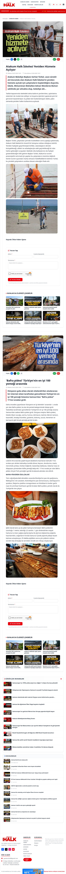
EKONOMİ (30, 4)
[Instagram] (9, 849)
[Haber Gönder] (60, 4)
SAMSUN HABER (24, 2)
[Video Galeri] (56, 4)
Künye (36, 845)
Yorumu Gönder (16, 279)
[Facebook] (2, 849)
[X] (6, 849)
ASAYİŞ (24, 4)
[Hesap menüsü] (63, 4)
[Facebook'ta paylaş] (11, 59)
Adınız (10, 254)
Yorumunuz (11, 260)
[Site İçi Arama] (49, 4)
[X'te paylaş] (15, 59)
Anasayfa (5, 18)
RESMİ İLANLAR (39, 4)
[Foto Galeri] (53, 4)
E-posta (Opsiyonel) (39, 254)
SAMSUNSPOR (35, 2)
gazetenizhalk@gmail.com (11, 858)
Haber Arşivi (26, 856)
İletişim (36, 843)
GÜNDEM (42, 2)
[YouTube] (13, 849)
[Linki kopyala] (21, 59)
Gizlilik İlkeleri (38, 841)
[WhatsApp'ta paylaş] (18, 59)
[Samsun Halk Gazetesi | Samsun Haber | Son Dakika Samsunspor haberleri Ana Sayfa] (9, 4)
